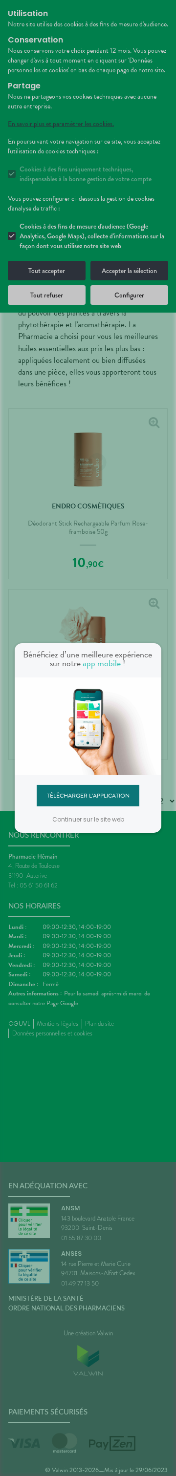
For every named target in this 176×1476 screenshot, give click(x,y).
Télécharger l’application (88, 795)
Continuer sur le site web (88, 819)
